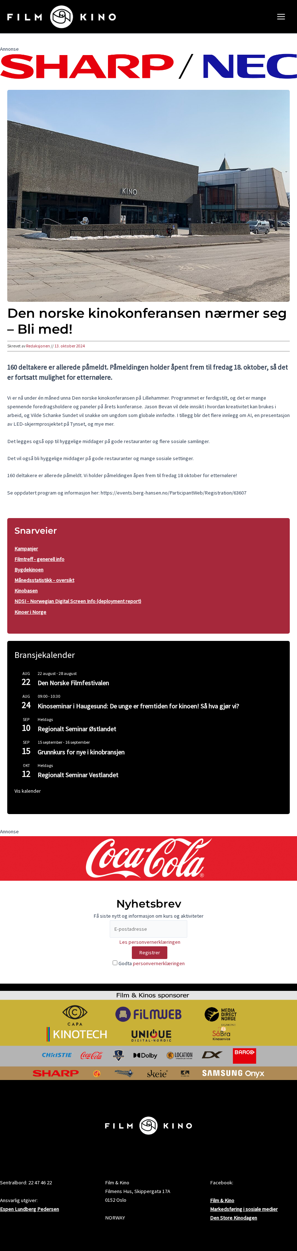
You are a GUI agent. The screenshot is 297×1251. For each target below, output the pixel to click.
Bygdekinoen (28, 569)
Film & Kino (222, 1200)
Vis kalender (27, 791)
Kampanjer (26, 548)
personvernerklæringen (159, 963)
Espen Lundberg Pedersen (29, 1209)
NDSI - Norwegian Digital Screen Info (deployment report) (77, 601)
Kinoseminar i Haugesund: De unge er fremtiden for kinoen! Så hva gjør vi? (138, 706)
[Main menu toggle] (281, 16)
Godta (151, 963)
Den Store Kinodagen (233, 1217)
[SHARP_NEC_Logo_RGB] (148, 65)
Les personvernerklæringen (149, 942)
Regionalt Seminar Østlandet (77, 729)
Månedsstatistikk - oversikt (44, 580)
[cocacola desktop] (148, 858)
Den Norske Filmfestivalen (73, 683)
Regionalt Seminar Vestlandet (78, 775)
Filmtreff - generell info (39, 559)
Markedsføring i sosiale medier (244, 1209)
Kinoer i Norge (30, 612)
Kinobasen (26, 590)
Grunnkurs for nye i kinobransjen (81, 752)
